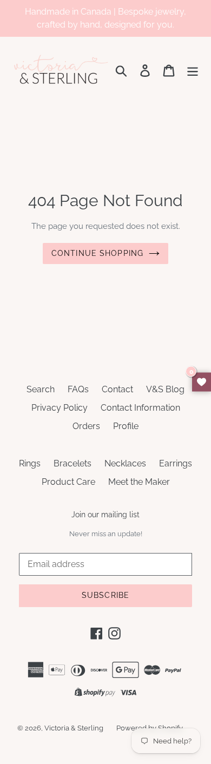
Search (41, 389)
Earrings (175, 463)
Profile (126, 426)
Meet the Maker (139, 482)
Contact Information (140, 408)
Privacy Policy (59, 408)
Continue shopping (97, 253)
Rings (30, 463)
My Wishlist (201, 382)
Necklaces (125, 463)
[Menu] (193, 70)
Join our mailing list (105, 514)
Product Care (68, 482)
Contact (117, 389)
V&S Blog (165, 389)
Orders (86, 426)
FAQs (78, 389)
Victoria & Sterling (73, 728)
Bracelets (72, 463)
